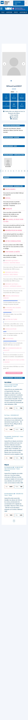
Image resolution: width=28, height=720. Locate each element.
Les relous (7, 382)
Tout (2, 12)
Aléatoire (9, 12)
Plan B (6, 465)
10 (24, 171)
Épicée (16, 12)
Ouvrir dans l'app (17, 3)
